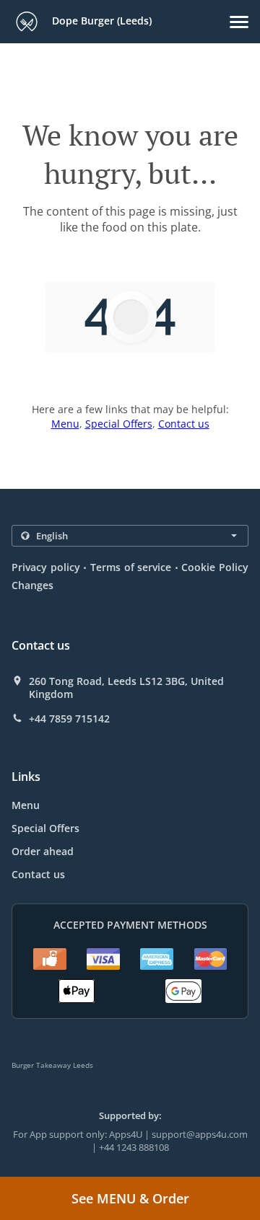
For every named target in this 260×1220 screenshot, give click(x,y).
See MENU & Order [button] (130, 1198)
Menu (65, 423)
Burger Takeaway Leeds (52, 1065)
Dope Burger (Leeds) (100, 20)
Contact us (183, 423)
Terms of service (130, 567)
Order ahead (43, 851)
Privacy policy (46, 567)
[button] (239, 22)
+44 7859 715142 (69, 718)
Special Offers (118, 423)
